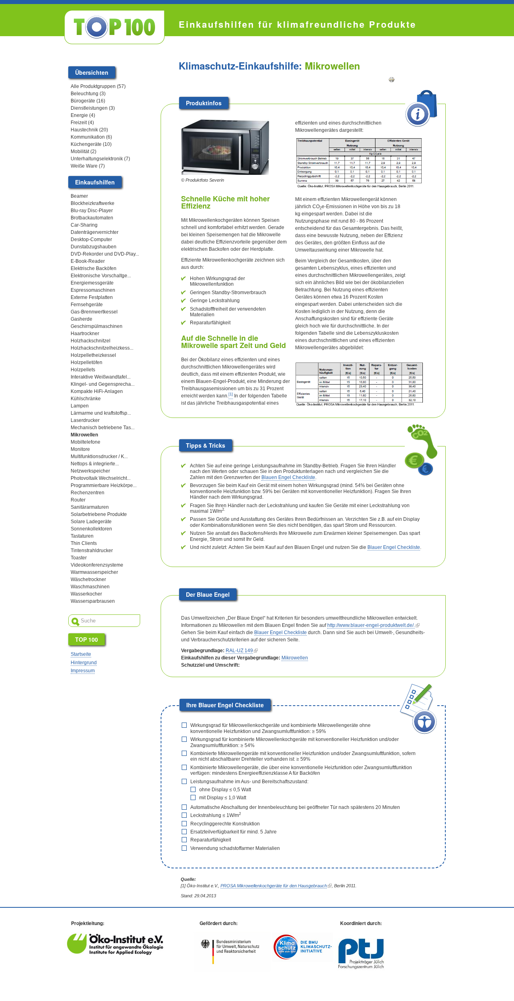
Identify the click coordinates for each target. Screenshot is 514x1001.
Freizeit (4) (82, 122)
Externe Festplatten (92, 297)
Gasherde (81, 319)
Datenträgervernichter (94, 232)
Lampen (80, 406)
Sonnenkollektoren (91, 529)
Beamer (79, 196)
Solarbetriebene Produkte (99, 514)
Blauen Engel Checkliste (288, 477)
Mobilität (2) (83, 151)
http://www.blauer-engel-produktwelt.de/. (371, 625)
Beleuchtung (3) (88, 93)
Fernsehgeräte (87, 304)
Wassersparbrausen (93, 601)
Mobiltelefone (85, 442)
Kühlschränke (86, 398)
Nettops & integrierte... (95, 464)
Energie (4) (83, 115)
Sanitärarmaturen (90, 507)
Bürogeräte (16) (88, 101)
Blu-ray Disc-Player (92, 210)
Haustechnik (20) (89, 130)
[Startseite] (114, 27)
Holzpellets (83, 370)
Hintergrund (84, 662)
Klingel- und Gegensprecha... (103, 384)
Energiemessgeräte (92, 283)
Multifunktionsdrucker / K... (99, 456)
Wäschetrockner (88, 579)
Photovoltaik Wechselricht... (101, 478)
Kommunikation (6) (91, 137)
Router (78, 500)
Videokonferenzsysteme (97, 565)
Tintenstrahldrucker (92, 550)
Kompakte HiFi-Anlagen (97, 391)
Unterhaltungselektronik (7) (100, 159)
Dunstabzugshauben (93, 247)
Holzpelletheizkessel (93, 355)
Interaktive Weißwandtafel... (101, 377)
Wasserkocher (86, 594)
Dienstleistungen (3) (93, 108)
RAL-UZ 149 (239, 650)
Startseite (81, 654)
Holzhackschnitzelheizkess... (102, 348)
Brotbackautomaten (92, 218)
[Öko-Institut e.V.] (115, 953)
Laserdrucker (85, 420)
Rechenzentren (87, 492)
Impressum (83, 670)
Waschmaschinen (90, 587)
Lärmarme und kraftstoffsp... (101, 413)
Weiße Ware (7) (88, 166)
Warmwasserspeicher (94, 572)
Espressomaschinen (93, 290)
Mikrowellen (294, 658)
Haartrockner (85, 333)
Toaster (79, 558)
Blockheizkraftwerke (92, 203)
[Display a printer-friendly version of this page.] (391, 79)
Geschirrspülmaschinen (96, 326)
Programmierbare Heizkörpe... (104, 485)
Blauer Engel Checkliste (393, 547)
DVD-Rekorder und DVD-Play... (105, 254)
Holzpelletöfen (86, 362)
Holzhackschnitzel (90, 341)
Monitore (80, 449)
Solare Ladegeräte (91, 521)
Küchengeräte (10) (91, 144)
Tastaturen (82, 536)
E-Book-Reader (88, 261)
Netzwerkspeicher (90, 471)
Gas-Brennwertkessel (94, 312)
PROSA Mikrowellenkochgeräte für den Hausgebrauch (273, 885)
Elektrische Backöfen (93, 268)
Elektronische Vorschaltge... (101, 275)
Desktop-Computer (91, 239)
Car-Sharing (84, 225)
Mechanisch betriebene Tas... (103, 427)
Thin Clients (84, 543)
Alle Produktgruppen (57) (98, 86)
